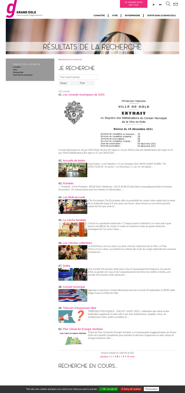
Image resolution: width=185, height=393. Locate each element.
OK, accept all (109, 389)
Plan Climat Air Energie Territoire (83, 329)
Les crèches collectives (77, 242)
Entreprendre (132, 16)
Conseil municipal (74, 286)
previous (104, 357)
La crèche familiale (74, 220)
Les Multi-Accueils (74, 197)
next (132, 357)
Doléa (66, 265)
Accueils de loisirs (74, 160)
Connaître (99, 16)
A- (154, 5)
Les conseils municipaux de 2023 (83, 94)
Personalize (151, 389)
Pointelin (68, 183)
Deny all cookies (132, 389)
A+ (160, 5)
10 (128, 357)
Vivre (115, 16)
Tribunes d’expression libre (79, 307)
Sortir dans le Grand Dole (161, 16)
